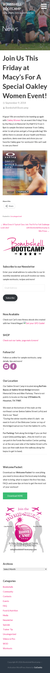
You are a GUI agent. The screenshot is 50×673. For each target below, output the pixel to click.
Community (8, 591)
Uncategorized (16, 216)
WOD (5, 643)
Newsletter (8, 620)
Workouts (7, 648)
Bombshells (8, 587)
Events (6, 601)
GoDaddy (38, 667)
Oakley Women (14, 120)
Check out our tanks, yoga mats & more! (20, 340)
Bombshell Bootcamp (16, 107)
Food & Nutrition (10, 610)
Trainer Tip (8, 629)
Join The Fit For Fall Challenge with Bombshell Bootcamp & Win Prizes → (37, 227)
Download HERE (15, 496)
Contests (7, 596)
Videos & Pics (9, 639)
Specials (6, 625)
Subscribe (10, 298)
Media (5, 615)
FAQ (5, 606)
